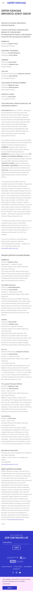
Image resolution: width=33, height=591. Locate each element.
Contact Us (16, 569)
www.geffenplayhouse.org (9, 248)
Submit (16, 548)
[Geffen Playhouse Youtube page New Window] (20, 572)
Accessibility (28, 566)
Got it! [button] (10, 588)
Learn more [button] (6, 583)
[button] (3, 3)
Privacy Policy (18, 566)
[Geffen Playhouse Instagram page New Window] (16, 572)
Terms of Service (6, 566)
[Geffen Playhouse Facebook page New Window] (13, 572)
